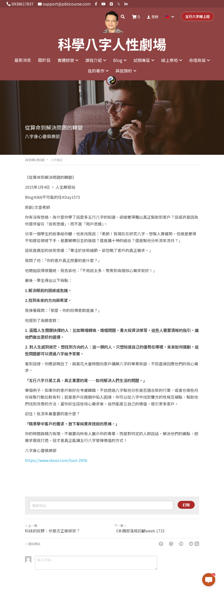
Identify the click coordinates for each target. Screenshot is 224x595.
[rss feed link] (197, 544)
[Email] (191, 544)
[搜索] (123, 16)
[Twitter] (171, 544)
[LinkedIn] (181, 544)
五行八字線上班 (197, 16)
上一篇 (32, 525)
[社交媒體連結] (96, 4)
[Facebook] (161, 544)
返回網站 (34, 544)
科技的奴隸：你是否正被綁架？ (52, 530)
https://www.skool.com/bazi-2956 (56, 460)
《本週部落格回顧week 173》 (140, 530)
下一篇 (118, 525)
